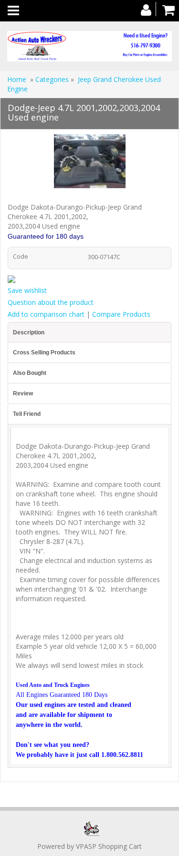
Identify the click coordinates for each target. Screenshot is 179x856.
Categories (53, 79)
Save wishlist (27, 290)
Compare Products (121, 314)
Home (16, 79)
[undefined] (90, 163)
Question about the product (51, 302)
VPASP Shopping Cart (109, 846)
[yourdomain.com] (89, 46)
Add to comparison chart (46, 314)
